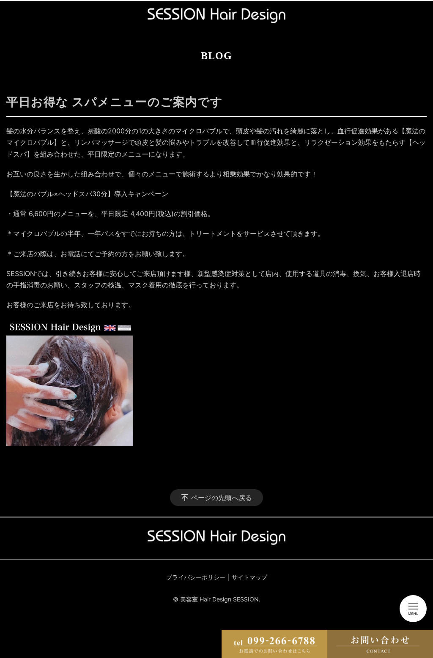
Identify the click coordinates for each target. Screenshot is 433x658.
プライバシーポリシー (195, 577)
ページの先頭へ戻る (221, 497)
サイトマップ (249, 577)
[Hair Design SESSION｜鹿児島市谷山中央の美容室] (216, 15)
